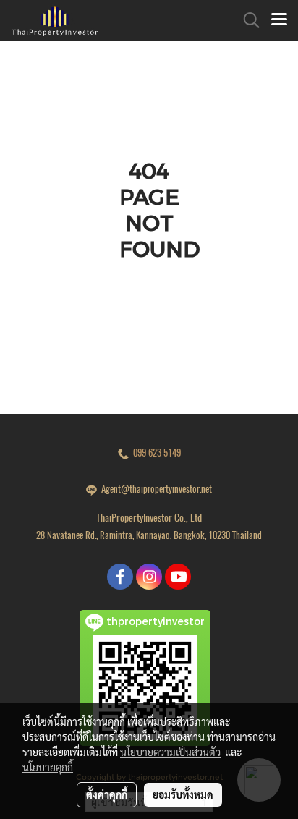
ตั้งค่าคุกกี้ (106, 794)
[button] (246, 20)
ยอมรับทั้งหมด (183, 794)
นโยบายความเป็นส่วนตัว (170, 751)
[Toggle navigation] (279, 20)
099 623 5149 (155, 452)
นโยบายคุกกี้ (47, 766)
